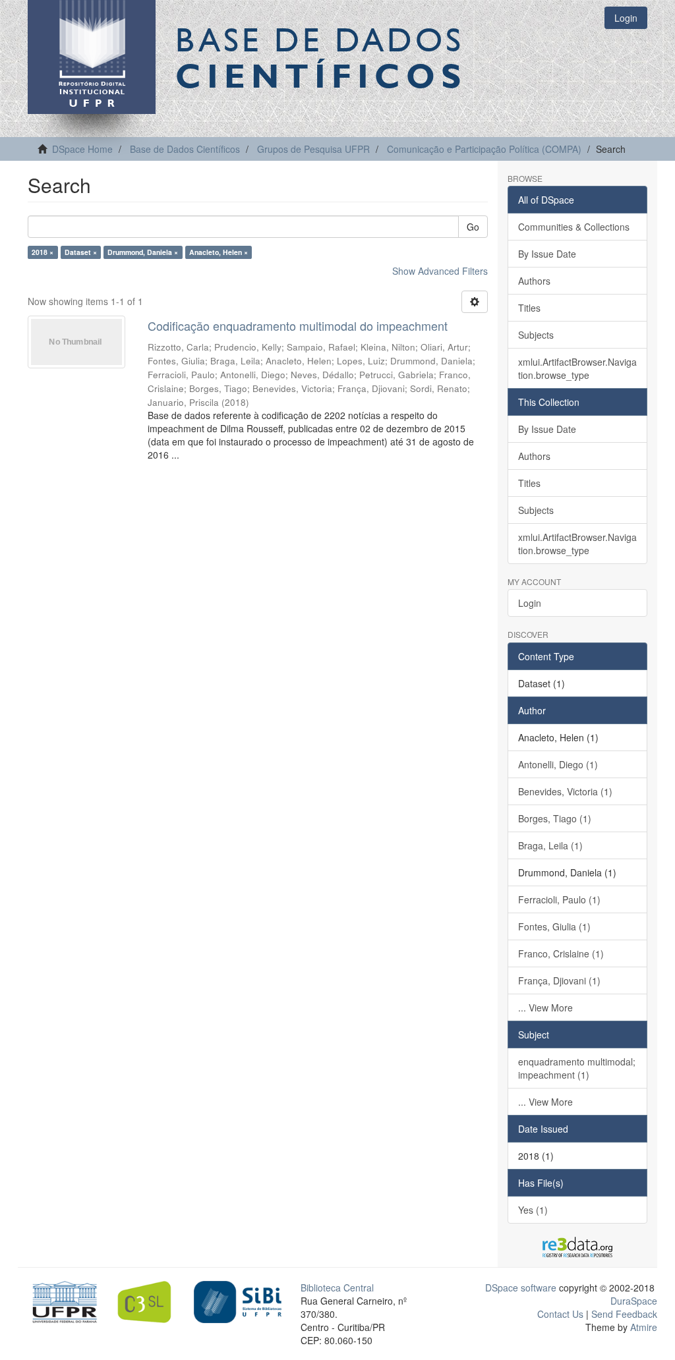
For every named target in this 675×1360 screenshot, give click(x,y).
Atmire (642, 1327)
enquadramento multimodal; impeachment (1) (576, 1068)
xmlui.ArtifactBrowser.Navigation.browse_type (577, 368)
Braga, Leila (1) (550, 845)
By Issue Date (547, 253)
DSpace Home (82, 149)
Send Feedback (624, 1313)
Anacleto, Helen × (218, 252)
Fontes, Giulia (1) (554, 926)
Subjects (536, 334)
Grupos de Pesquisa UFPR (313, 149)
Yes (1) (533, 1209)
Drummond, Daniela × (142, 252)
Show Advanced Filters (440, 270)
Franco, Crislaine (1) (561, 953)
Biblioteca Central (337, 1287)
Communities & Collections (574, 226)
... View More (545, 1007)
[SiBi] (237, 1300)
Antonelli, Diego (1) (558, 764)
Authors (534, 280)
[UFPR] (61, 1300)
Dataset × (81, 252)
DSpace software (520, 1287)
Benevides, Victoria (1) (565, 791)
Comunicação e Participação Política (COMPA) (484, 149)
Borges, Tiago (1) (554, 818)
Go (473, 226)
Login (529, 602)
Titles (529, 307)
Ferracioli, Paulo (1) (559, 899)
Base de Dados (321, 57)
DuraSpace (633, 1300)
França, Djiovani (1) (559, 980)
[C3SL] (149, 1300)
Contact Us (560, 1313)
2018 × (42, 252)
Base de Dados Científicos (185, 149)
